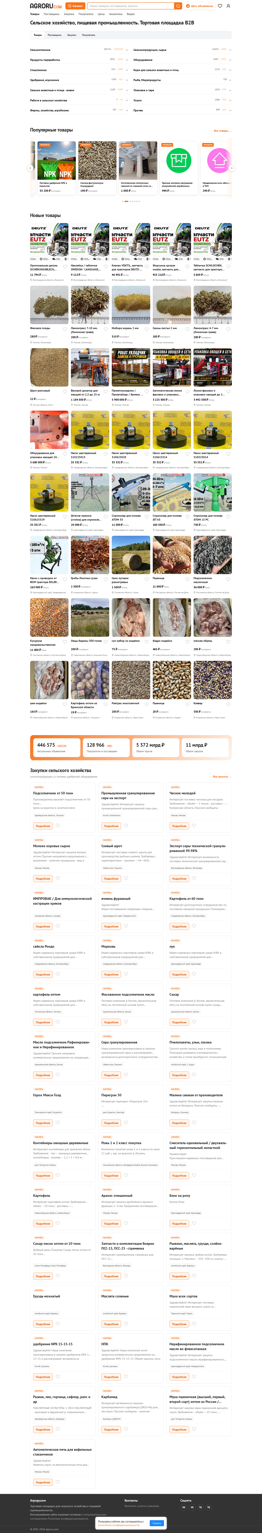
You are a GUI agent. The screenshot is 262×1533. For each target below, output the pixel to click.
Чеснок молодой (182, 793)
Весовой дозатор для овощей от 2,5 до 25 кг (85, 392)
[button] (178, 6)
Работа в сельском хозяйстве (48, 100)
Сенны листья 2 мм (165, 328)
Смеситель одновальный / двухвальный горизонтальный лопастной (198, 1145)
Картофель (41, 1195)
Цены (101, 14)
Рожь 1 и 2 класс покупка (121, 1143)
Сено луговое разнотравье (120, 580)
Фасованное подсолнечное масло (128, 994)
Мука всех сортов (183, 1296)
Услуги (137, 100)
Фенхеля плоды (40, 328)
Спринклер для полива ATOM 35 (126, 517)
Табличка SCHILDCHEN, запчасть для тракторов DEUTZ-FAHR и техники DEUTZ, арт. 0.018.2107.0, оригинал (209, 267)
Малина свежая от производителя (196, 1095)
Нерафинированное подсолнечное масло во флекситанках (196, 1346)
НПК (104, 1344)
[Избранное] (220, 5)
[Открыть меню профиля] (228, 5)
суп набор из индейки (126, 640)
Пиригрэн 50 (111, 1095)
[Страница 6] (137, 201)
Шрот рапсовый (40, 390)
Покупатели (86, 14)
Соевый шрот (111, 846)
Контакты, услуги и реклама (142, 1506)
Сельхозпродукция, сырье (149, 50)
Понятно (157, 1523)
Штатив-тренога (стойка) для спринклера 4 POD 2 (86, 517)
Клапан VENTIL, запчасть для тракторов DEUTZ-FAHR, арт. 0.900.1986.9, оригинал (127, 267)
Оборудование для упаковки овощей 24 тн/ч (43, 455)
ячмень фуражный (115, 898)
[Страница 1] (122, 201)
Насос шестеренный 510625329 (42, 517)
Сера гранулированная (119, 1042)
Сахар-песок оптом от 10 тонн (57, 1243)
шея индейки (38, 703)
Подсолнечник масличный (203, 580)
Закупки (69, 14)
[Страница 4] (132, 201)
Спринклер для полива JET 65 (167, 517)
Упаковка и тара (143, 90)
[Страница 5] (134, 201)
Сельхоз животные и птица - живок (52, 90)
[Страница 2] (126, 201)
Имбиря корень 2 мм (125, 328)
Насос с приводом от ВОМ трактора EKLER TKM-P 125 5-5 (43, 580)
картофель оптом (46, 994)
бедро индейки (162, 640)
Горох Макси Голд (47, 1095)
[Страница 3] (130, 201)
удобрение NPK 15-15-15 (53, 1344)
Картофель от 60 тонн (186, 898)
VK (183, 1507)
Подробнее (43, 826)
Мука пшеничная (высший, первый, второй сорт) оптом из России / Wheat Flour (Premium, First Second (197, 1402)
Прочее (138, 110)
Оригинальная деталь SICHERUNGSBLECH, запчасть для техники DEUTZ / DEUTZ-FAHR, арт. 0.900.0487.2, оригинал (44, 267)
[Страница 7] (139, 201)
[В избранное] (64, 267)
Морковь (108, 946)
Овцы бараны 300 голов (86, 640)
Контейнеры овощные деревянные (60, 1143)
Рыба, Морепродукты (147, 80)
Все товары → (223, 130)
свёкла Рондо (43, 946)
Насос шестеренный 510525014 (206, 455)
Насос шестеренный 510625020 (124, 455)
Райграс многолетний (125, 703)
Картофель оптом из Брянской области (84, 705)
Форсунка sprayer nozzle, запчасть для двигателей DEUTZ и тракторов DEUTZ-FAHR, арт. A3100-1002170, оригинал (168, 267)
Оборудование (142, 60)
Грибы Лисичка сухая (84, 578)
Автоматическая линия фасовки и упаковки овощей (167, 392)
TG (200, 1507)
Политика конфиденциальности (68, 1518)
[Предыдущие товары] (30, 168)
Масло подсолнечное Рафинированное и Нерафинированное (61, 1044)
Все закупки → (222, 776)
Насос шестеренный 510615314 (165, 455)
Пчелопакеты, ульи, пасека (190, 1042)
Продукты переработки (45, 60)
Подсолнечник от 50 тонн (53, 793)
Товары (34, 14)
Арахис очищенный (116, 1195)
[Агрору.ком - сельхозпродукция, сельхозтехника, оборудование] (45, 5)
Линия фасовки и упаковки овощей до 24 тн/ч (209, 392)
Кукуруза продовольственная (42, 642)
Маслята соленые (115, 1296)
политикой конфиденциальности (119, 1525)
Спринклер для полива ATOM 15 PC (208, 517)
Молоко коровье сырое (51, 846)
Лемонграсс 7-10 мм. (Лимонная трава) (84, 330)
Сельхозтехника (40, 50)
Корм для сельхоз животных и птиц (156, 70)
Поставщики (51, 14)
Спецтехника (38, 70)
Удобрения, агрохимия (44, 80)
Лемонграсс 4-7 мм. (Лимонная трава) (206, 330)
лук (172, 946)
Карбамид (109, 1397)
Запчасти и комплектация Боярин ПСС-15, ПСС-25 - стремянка (127, 1246)
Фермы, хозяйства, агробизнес (49, 110)
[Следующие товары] (231, 168)
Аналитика (115, 14)
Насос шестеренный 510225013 (83, 455)
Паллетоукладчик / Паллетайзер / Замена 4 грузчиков (127, 392)
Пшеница (158, 578)
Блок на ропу (179, 1195)
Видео (131, 14)
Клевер (198, 703)
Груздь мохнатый (46, 1296)
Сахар (174, 994)
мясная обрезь (203, 640)
